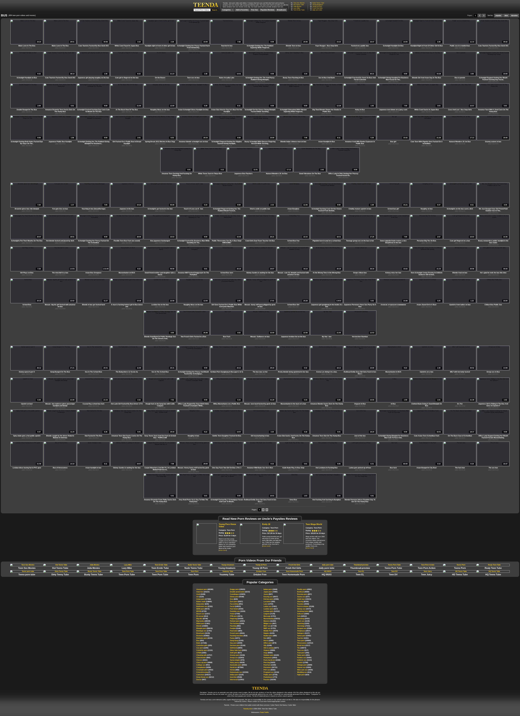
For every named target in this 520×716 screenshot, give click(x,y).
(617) (236, 653)
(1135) (203, 633)
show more (222, 550)
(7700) (235, 614)
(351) (303, 655)
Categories (226, 10)
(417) (271, 609)
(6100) (271, 655)
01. (298, 3)
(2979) (271, 631)
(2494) (304, 667)
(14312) (272, 611)
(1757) (204, 655)
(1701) (270, 616)
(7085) (270, 592)
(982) (235, 626)
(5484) (304, 658)
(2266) (272, 660)
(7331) (303, 626)
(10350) (239, 672)
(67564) (236, 667)
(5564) (268, 653)
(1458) (237, 623)
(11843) (237, 658)
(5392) (304, 636)
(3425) (269, 662)
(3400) (303, 614)
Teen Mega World (314, 524)
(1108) (200, 594)
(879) (270, 643)
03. (296, 6)
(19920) (237, 589)
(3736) (270, 675)
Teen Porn (231, 530)
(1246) (268, 645)
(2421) (201, 660)
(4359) (236, 643)
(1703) (268, 604)
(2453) (303, 619)
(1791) (204, 631)
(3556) (305, 670)
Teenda (260, 687)
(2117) (303, 645)
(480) (270, 636)
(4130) (204, 638)
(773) (270, 677)
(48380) (204, 589)
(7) (203, 672)
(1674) (236, 616)
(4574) (202, 609)
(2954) (270, 658)
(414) (304, 672)
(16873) (301, 648)
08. (316, 6)
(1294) (202, 648)
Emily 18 (266, 524)
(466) (234, 670)
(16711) (270, 667)
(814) (202, 616)
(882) (305, 611)
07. (316, 4)
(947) (201, 680)
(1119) (200, 597)
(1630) (237, 611)
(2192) (204, 606)
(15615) (304, 599)
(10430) (236, 619)
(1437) (203, 614)
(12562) (237, 680)
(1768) (302, 662)
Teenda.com (247, 708)
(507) (268, 594)
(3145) (236, 641)
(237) (303, 597)
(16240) (270, 680)
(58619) (204, 628)
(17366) (203, 599)
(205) (204, 645)
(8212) (205, 677)
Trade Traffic (264, 712)
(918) (238, 636)
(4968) (204, 662)
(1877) (271, 648)
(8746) (202, 619)
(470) (237, 660)
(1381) (203, 623)
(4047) (271, 597)
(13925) (237, 594)
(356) (303, 653)
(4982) (304, 589)
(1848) (270, 589)
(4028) (237, 662)
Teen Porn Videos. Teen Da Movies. (205, 4)
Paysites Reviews (267, 10)
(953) (203, 665)
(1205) (303, 623)
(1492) (201, 653)
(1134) (271, 672)
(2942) (204, 670)
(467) (270, 623)
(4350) (236, 609)
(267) (267, 638)
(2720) (201, 611)
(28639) (203, 621)
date (506, 16)
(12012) (305, 643)
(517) (302, 650)
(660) (203, 658)
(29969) (304, 641)
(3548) (236, 677)
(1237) (303, 633)
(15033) (272, 619)
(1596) (271, 599)
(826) (234, 599)
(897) (304, 594)
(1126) (237, 675)
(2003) (237, 621)
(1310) (204, 650)
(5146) (237, 645)
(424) (303, 675)
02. (297, 4)
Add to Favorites (242, 10)
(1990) (269, 641)
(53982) (202, 636)
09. (316, 8)
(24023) (203, 675)
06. (317, 3)
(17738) (270, 626)
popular (498, 16)
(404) (200, 641)
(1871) (235, 638)
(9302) (269, 670)
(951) (236, 604)
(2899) (269, 650)
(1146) (235, 628)
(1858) (203, 667)
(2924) (237, 633)
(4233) (240, 592)
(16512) (302, 616)
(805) (236, 631)
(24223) (202, 592)
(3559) (303, 604)
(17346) (201, 643)
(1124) (304, 660)
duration (514, 16)
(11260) (270, 621)
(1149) (303, 621)
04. (295, 8)
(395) (269, 602)
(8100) (303, 602)
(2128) (305, 606)
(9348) (237, 597)
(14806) (204, 602)
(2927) (303, 631)
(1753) (270, 628)
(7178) (269, 614)
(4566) (303, 592)
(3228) (237, 655)
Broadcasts (281, 10)
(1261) (303, 638)
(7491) (270, 606)
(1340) (270, 665)
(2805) (236, 648)
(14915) (235, 606)
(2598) (304, 628)
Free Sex (254, 10)
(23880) (202, 626)
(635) (202, 604)
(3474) (304, 609)
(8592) (238, 665)
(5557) (236, 602)
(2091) (238, 650)
